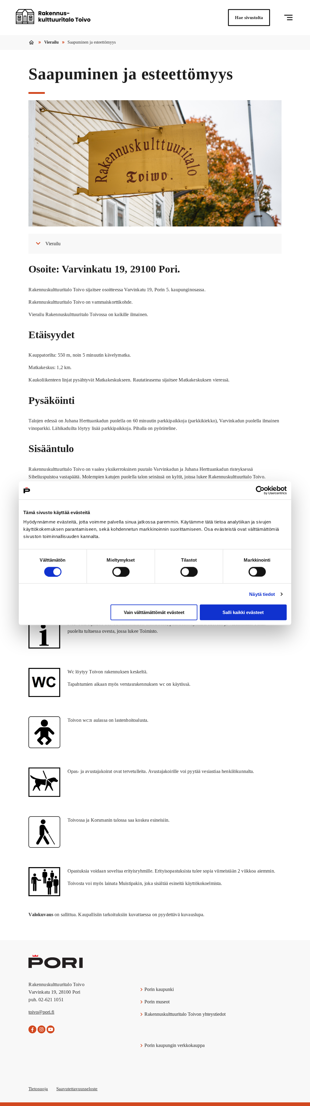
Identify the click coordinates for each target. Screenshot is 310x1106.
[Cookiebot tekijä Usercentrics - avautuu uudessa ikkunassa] (260, 490)
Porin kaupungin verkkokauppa (174, 1045)
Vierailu (51, 42)
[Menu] (288, 17)
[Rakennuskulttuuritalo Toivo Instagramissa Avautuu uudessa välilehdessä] (41, 1029)
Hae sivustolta (249, 17)
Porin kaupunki (158, 989)
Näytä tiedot (262, 593)
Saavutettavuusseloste (76, 1088)
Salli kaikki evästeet (243, 612)
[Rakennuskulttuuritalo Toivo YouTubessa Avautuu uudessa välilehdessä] (50, 1029)
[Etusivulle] (53, 17)
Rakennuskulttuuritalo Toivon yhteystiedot (184, 1014)
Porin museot (156, 1001)
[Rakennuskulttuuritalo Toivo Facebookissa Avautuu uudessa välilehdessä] (32, 1029)
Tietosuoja (38, 1088)
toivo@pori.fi (41, 1012)
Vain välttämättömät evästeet (154, 612)
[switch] (121, 571)
